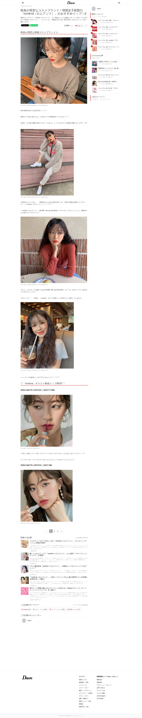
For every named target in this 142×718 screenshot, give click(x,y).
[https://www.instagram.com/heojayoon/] (54, 70)
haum (29, 620)
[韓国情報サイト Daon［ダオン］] (71, 2)
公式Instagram (101, 696)
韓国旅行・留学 (83, 682)
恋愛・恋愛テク (83, 698)
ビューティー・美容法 (86, 693)
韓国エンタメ (83, 680)
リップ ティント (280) (58, 609)
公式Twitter (100, 698)
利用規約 (99, 682)
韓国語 (81, 704)
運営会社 (99, 680)
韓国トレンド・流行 (85, 701)
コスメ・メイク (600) (41, 609)
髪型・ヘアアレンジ (85, 690)
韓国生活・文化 (83, 707)
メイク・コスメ (83, 688)
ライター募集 (101, 693)
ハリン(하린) (101, 22)
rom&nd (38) (27, 609)
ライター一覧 (101, 690)
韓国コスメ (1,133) (74, 609)
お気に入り (80, 25)
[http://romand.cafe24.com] (54, 421)
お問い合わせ (101, 688)
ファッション (83, 685)
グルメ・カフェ (83, 696)
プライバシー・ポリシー (104, 685)
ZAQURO (32, 600)
